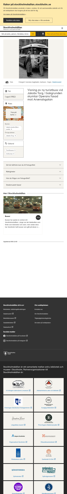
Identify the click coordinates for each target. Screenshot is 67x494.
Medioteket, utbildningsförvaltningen (14, 309)
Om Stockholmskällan (41, 314)
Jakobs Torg (10, 136)
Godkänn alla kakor (13, 20)
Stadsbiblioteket (8, 322)
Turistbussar (10, 150)
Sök (33, 34)
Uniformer (9, 154)
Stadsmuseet (56, 82)
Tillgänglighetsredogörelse (43, 318)
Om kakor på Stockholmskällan (14, 14)
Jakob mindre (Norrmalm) (12, 128)
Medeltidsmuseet (8, 318)
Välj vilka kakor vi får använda (39, 20)
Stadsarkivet (7, 327)
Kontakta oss (39, 309)
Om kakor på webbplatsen (43, 322)
